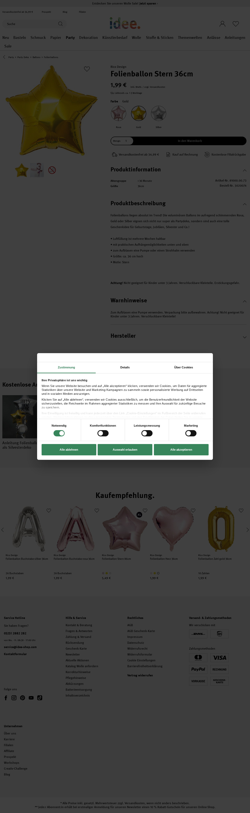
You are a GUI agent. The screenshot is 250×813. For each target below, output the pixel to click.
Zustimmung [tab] (66, 367)
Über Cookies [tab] (183, 367)
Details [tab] (125, 367)
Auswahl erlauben (125, 449)
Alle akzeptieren (181, 449)
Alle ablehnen (69, 449)
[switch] (103, 433)
